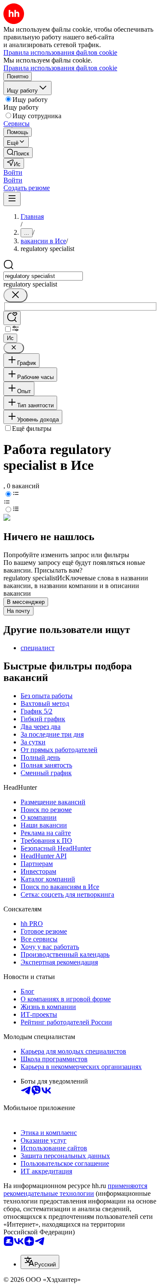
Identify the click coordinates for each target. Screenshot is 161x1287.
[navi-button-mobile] (12, 199)
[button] (12, 172)
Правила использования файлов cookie (60, 68)
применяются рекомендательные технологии (75, 1189)
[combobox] (43, 276)
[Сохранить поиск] (12, 318)
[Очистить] (15, 295)
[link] (18, 152)
